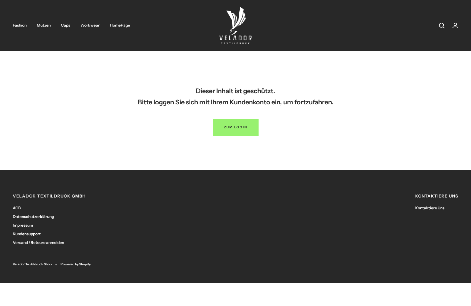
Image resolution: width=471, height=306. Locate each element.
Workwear (90, 25)
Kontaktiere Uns (429, 207)
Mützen (44, 25)
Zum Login (235, 127)
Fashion (20, 25)
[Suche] (442, 25)
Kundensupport (27, 233)
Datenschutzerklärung (33, 216)
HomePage (120, 25)
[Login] (455, 25)
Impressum (23, 225)
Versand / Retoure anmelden (38, 242)
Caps (65, 25)
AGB (17, 207)
